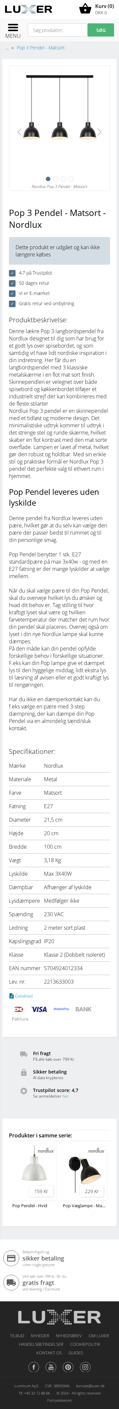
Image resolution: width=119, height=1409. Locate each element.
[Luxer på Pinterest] (68, 1371)
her (65, 1096)
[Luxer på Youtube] (51, 1371)
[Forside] (59, 1314)
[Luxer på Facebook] (33, 1371)
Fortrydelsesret (59, 1400)
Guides (75, 1353)
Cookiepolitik (85, 1344)
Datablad (24, 996)
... (7, 47)
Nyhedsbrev (69, 1336)
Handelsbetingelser (41, 1344)
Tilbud (17, 1336)
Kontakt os (49, 1353)
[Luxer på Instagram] (85, 1371)
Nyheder (40, 1336)
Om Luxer (99, 1336)
